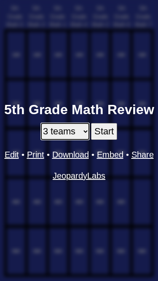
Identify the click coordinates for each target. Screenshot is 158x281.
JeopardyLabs (79, 175)
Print (35, 154)
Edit (12, 154)
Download (70, 154)
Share (142, 154)
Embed (110, 154)
